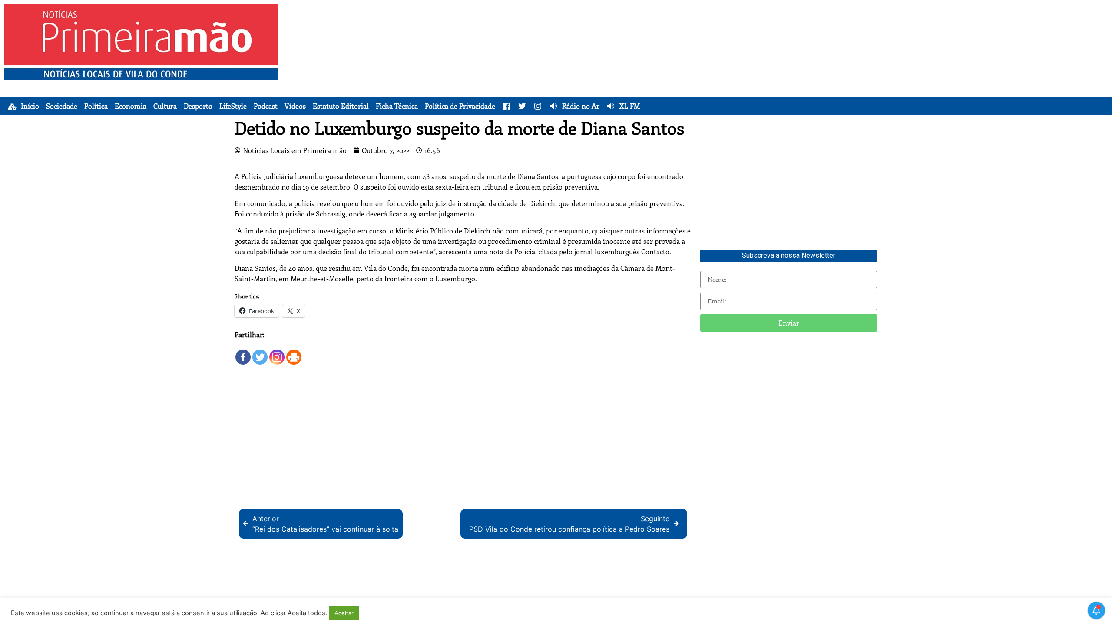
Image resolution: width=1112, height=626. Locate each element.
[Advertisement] (712, 65)
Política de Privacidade (460, 106)
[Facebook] (243, 353)
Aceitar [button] (344, 612)
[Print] (293, 353)
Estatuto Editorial (341, 106)
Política (96, 106)
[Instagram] (277, 353)
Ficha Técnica (397, 106)
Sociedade (61, 106)
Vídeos (295, 106)
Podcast (266, 106)
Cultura (165, 106)
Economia (130, 106)
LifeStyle (233, 106)
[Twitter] (260, 353)
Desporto (198, 106)
